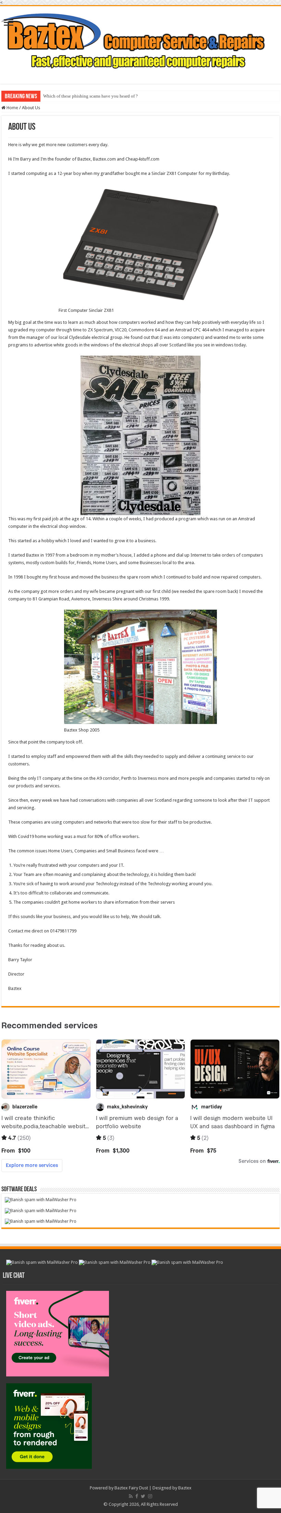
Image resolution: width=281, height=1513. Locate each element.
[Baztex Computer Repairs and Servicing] (140, 40)
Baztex (185, 1487)
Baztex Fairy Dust (131, 1487)
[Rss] (130, 1496)
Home (11, 107)
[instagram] (150, 1496)
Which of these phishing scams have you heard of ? (90, 96)
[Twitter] (143, 1496)
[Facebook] (137, 1496)
